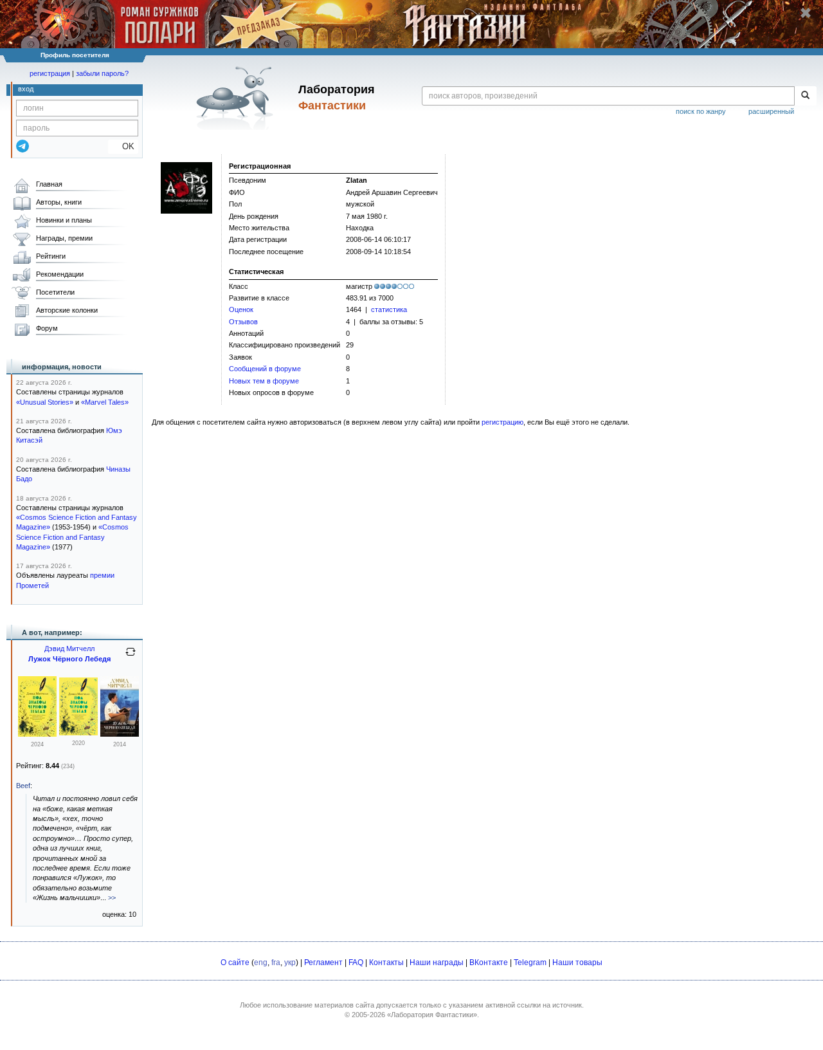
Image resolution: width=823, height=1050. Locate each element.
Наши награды (437, 962)
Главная (49, 184)
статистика (389, 309)
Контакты (386, 962)
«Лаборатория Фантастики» (432, 1014)
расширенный (771, 111)
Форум (47, 328)
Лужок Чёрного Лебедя (69, 659)
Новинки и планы (64, 220)
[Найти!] (805, 96)
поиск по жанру (701, 111)
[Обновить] (130, 657)
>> (112, 897)
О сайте (235, 962)
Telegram (530, 962)
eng (260, 962)
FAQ (355, 962)
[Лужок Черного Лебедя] (119, 734)
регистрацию (502, 422)
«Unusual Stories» (44, 402)
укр (290, 962)
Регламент (323, 962)
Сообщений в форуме (265, 369)
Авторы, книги (59, 202)
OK (123, 146)
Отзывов (243, 322)
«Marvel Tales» (105, 402)
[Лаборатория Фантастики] (237, 98)
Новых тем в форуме (264, 381)
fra (275, 962)
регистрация (50, 73)
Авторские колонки (67, 310)
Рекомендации (60, 274)
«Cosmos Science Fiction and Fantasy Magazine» (72, 537)
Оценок (241, 309)
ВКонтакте (488, 962)
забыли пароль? (102, 73)
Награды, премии (64, 238)
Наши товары (577, 962)
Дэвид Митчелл (69, 648)
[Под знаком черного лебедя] (37, 734)
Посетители (55, 292)
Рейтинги (51, 256)
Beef (23, 785)
